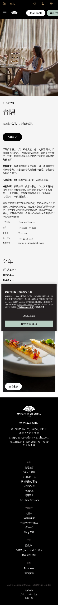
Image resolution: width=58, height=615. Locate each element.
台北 (12, 3)
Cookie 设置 (29, 315)
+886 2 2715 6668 (25, 238)
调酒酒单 (7, 275)
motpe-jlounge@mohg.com (31, 242)
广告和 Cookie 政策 (25, 307)
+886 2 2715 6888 (29, 433)
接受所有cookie (29, 323)
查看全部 (9, 102)
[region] (29, 307)
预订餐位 (12, 137)
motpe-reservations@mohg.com (29, 437)
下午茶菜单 (8, 269)
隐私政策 (40, 307)
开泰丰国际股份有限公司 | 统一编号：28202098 (29, 443)
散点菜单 (7, 280)
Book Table (35, 12)
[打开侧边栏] (4, 13)
